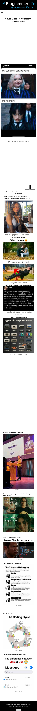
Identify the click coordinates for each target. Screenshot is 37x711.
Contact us (16, 706)
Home (11, 706)
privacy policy (24, 706)
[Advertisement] (18, 43)
